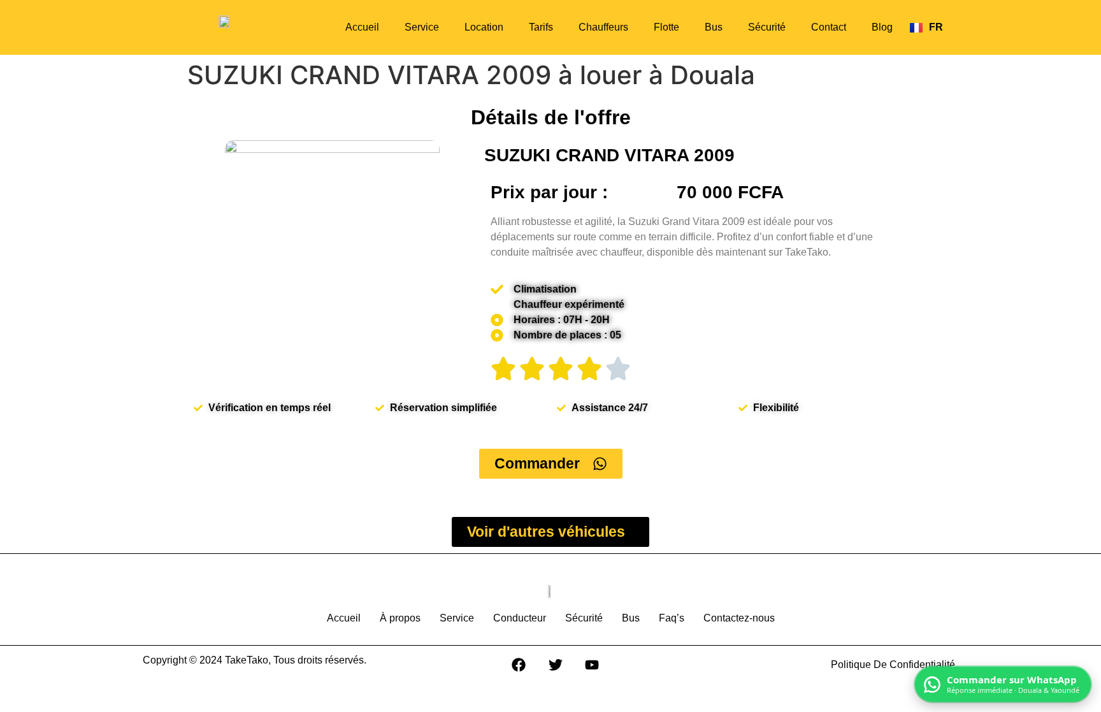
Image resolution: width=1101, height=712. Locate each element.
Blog (882, 27)
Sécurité (767, 27)
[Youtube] (592, 665)
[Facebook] (518, 665)
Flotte (666, 27)
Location (483, 27)
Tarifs (541, 27)
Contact (828, 27)
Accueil (362, 27)
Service (422, 27)
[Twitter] (555, 665)
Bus (714, 27)
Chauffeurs (603, 27)
